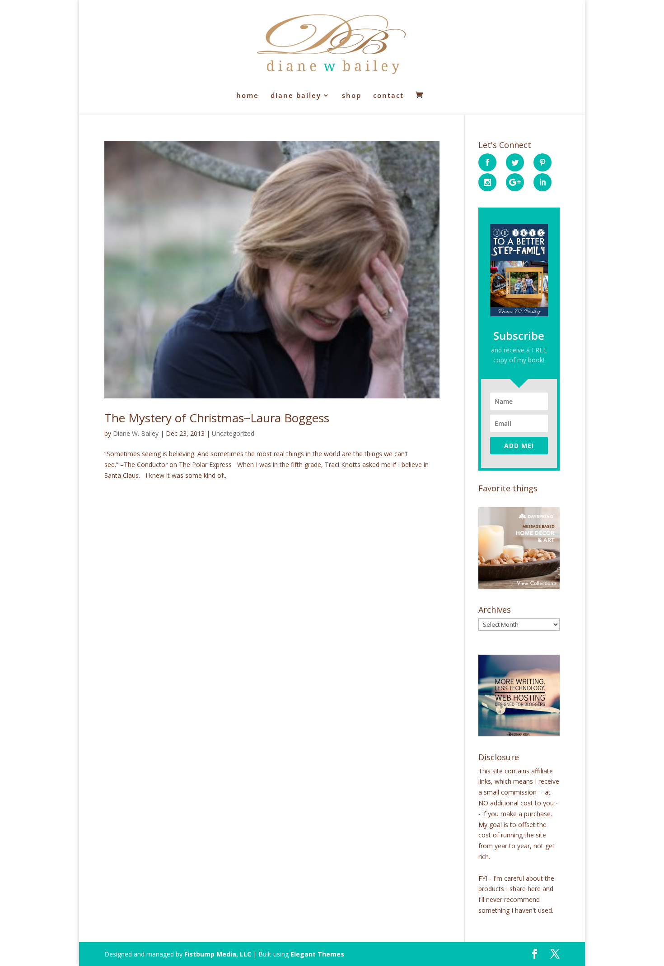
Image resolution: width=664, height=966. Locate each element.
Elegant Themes (317, 954)
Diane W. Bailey (136, 433)
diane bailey (296, 96)
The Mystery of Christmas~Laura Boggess (216, 418)
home (247, 96)
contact (388, 96)
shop (351, 96)
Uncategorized (233, 433)
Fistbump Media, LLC (217, 954)
